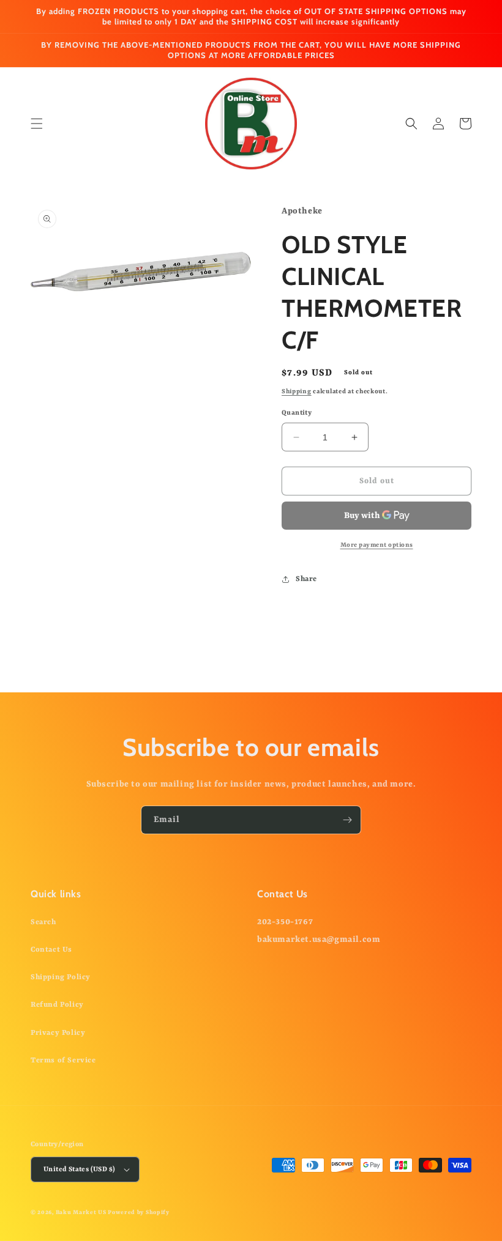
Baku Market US (81, 1212)
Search (43, 922)
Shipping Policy (61, 977)
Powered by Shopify (139, 1212)
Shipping (297, 391)
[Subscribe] (347, 820)
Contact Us (51, 950)
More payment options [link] (376, 545)
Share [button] (306, 579)
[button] (36, 123)
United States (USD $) (79, 1170)
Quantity (297, 413)
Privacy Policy (58, 1033)
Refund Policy (57, 1005)
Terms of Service (63, 1060)
